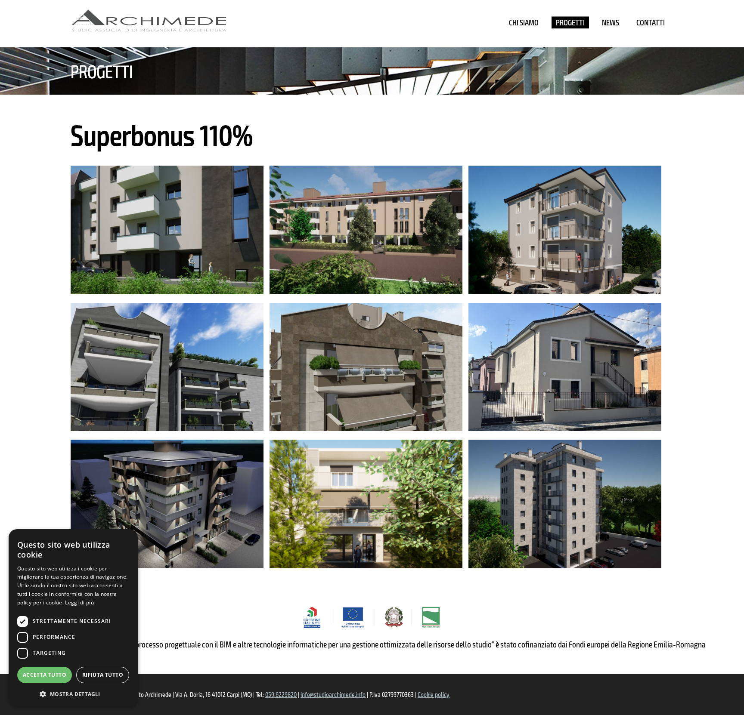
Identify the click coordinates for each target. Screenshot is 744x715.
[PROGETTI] (570, 22)
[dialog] (73, 617)
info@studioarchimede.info (333, 694)
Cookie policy (434, 694)
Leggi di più (79, 602)
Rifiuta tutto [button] (102, 674)
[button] (73, 693)
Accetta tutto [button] (44, 674)
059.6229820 (281, 694)
